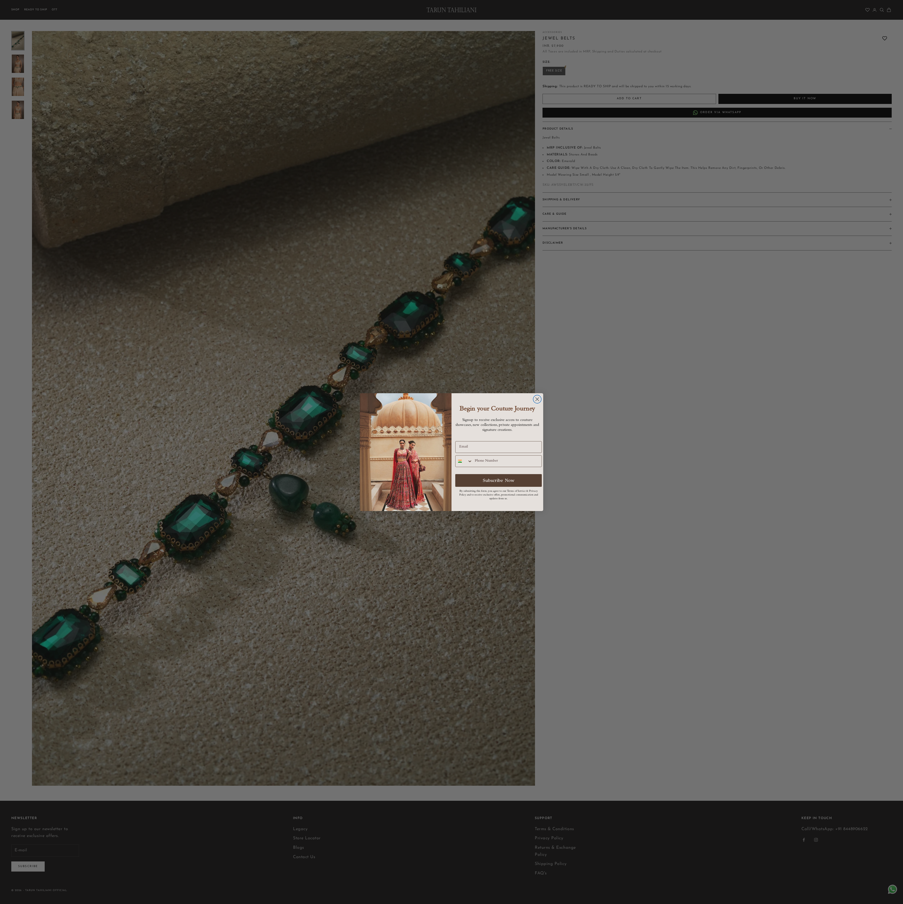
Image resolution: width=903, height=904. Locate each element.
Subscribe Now (499, 480)
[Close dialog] (537, 399)
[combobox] (463, 461)
